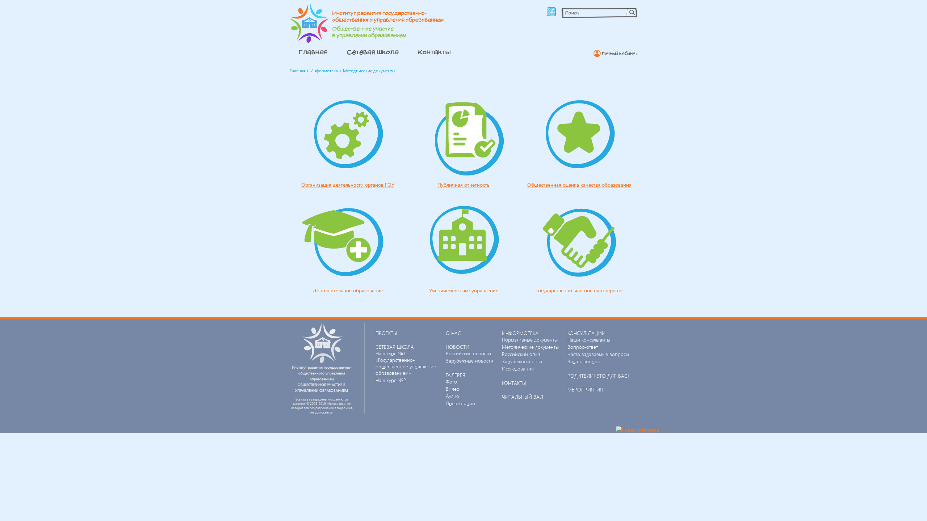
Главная (313, 51)
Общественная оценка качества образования (579, 184)
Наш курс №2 (391, 380)
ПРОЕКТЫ (386, 333)
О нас (453, 333)
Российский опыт (521, 354)
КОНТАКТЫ (514, 383)
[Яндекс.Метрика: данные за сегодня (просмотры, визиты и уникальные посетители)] (637, 429)
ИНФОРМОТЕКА (520, 333)
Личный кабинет (619, 53)
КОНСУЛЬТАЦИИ (586, 333)
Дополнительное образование (348, 290)
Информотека (324, 70)
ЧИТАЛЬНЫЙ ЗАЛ (522, 396)
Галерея (455, 375)
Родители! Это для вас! (598, 375)
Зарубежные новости (469, 360)
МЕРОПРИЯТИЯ (585, 389)
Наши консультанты (588, 339)
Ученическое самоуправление (463, 290)
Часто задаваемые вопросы (598, 354)
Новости (457, 346)
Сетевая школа (373, 51)
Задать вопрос (583, 361)
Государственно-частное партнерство (579, 290)
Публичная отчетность (463, 184)
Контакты (434, 51)
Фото (451, 381)
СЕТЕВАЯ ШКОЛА (395, 346)
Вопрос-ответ (582, 346)
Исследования (518, 368)
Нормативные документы (530, 339)
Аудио (452, 396)
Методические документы (530, 346)
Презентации (460, 403)
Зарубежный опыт (522, 361)
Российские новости (468, 353)
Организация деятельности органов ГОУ (347, 184)
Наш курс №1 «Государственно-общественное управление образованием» (406, 363)
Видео (453, 388)
